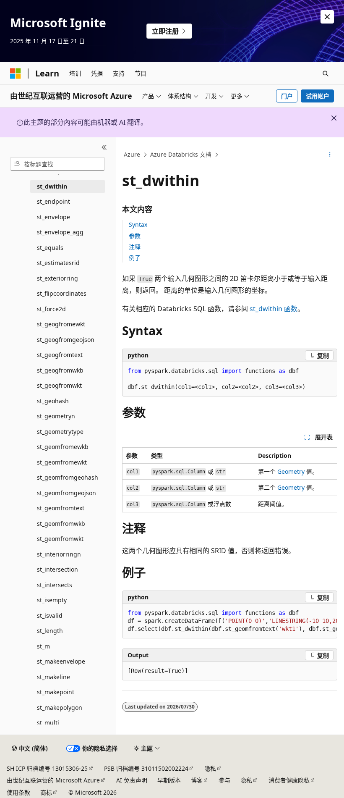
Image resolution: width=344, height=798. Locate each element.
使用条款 (18, 792)
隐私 (210, 768)
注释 (135, 247)
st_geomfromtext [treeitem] (60, 508)
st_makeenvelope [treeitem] (61, 661)
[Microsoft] (15, 73)
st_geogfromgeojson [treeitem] (65, 340)
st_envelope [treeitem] (53, 217)
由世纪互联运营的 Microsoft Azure (53, 780)
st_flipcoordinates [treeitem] (61, 293)
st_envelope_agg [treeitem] (60, 232)
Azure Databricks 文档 (180, 154)
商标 (46, 792)
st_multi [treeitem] (48, 723)
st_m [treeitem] (43, 646)
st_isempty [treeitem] (52, 600)
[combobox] (57, 164)
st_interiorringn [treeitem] (59, 554)
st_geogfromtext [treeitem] (60, 355)
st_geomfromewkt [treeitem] (62, 462)
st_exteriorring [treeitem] (57, 278)
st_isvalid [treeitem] (50, 616)
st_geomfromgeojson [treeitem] (66, 493)
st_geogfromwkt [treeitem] (59, 385)
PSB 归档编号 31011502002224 (146, 768)
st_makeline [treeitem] (53, 677)
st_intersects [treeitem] (54, 585)
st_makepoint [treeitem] (55, 692)
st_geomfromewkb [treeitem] (63, 447)
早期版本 (169, 780)
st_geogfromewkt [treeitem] (61, 324)
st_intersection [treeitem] (57, 569)
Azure (132, 154)
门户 (287, 96)
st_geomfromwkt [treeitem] (60, 539)
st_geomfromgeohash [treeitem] (67, 477)
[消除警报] (327, 17)
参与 (224, 780)
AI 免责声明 (131, 780)
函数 (273, 308)
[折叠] (104, 147)
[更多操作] (330, 155)
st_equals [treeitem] (50, 248)
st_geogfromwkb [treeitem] (60, 370)
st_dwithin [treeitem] (52, 186)
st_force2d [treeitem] (51, 309)
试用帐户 (317, 96)
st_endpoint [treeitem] (53, 201)
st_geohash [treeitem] (53, 401)
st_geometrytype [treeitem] (60, 432)
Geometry (291, 471)
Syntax (138, 224)
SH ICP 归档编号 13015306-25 (47, 768)
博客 (197, 780)
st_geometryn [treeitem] (56, 416)
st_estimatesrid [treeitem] (58, 263)
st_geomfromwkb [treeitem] (61, 524)
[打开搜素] (325, 73)
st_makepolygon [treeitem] (59, 707)
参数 (135, 236)
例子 (135, 258)
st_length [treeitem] (50, 631)
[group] (229, 621)
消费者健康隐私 (289, 780)
